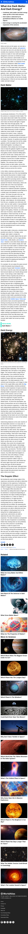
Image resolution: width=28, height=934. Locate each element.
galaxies (22, 48)
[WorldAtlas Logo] (9, 2)
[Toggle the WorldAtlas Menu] (1, 2)
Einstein (17, 268)
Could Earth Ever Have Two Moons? (13, 717)
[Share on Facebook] (4, 545)
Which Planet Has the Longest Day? (13, 677)
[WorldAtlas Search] (26, 2)
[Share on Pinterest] (10, 545)
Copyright (3, 908)
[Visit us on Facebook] (5, 922)
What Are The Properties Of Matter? (13, 634)
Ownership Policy (5, 917)
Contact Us (3, 903)
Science (14, 547)
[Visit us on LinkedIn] (13, 922)
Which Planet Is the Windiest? (11, 697)
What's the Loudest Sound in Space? (13, 885)
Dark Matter (6, 326)
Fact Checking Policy (5, 912)
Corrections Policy (5, 915)
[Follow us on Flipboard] (2, 922)
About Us (3, 910)
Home (2, 901)
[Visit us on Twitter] (7, 922)
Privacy (2, 906)
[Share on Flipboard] (2, 545)
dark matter (21, 63)
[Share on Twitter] (7, 545)
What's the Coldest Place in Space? (13, 778)
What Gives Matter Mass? (9, 615)
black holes (4, 240)
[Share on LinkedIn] (13, 545)
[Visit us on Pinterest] (10, 922)
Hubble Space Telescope (18, 299)
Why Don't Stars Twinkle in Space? (13, 737)
